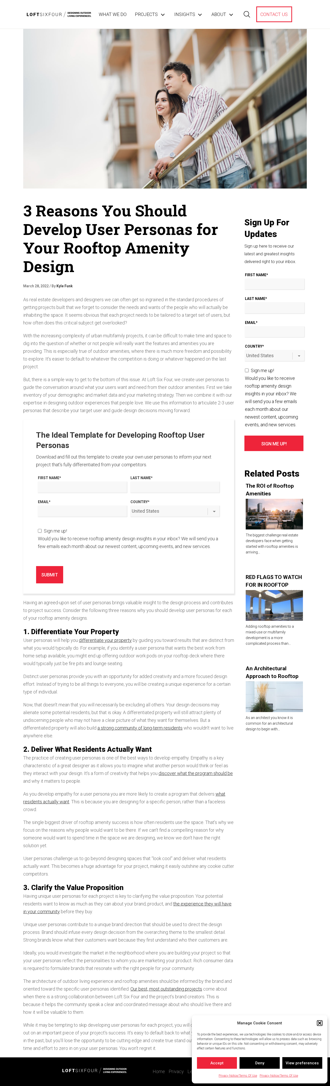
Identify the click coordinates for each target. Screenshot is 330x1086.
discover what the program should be (196, 773)
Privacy (176, 1071)
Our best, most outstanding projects (166, 989)
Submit (49, 574)
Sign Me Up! (274, 443)
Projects (146, 14)
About (218, 14)
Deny (259, 1063)
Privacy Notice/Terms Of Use (238, 1075)
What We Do (113, 14)
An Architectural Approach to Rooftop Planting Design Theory (274, 676)
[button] (319, 1023)
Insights (184, 14)
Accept (217, 1063)
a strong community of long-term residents (140, 728)
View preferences (302, 1063)
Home (159, 1071)
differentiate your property (105, 640)
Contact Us (274, 14)
